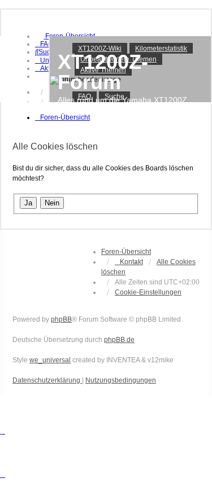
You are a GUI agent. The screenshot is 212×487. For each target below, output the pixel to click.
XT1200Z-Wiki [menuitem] (100, 48)
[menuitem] (44, 44)
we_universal (50, 360)
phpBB (61, 319)
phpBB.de (119, 340)
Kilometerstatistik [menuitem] (161, 48)
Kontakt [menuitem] (131, 262)
